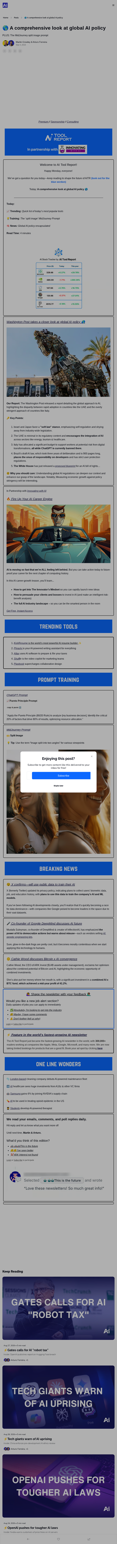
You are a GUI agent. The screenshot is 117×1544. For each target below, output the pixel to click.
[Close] (91, 756)
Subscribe (63, 775)
